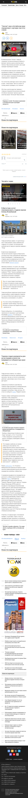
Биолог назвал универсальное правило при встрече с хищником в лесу (15, 581)
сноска (22, 108)
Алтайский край (5, 108)
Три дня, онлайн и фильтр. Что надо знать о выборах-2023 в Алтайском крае (14, 528)
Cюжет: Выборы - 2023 (11, 535)
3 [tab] (13, 204)
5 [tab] (17, 204)
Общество (7, 216)
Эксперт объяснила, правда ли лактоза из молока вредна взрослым (15, 732)
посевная (15, 108)
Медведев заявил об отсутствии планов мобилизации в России (16, 691)
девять (9, 478)
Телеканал (4, 5)
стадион (20, 337)
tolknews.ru (8, 764)
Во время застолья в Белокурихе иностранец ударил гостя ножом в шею (15, 668)
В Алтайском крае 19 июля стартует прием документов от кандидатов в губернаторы (13, 429)
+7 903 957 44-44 (7, 776)
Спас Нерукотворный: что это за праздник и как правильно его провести (13, 701)
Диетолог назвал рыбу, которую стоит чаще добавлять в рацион (15, 741)
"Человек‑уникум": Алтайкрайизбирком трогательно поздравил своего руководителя (14, 653)
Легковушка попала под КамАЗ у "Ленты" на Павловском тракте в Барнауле (14, 686)
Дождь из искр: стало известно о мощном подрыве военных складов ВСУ (14, 679)
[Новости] (14, 113)
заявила (10, 314)
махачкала (13, 337)
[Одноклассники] (11, 38)
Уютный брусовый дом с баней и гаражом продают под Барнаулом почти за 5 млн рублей (16, 593)
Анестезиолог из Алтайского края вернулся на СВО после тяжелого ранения (14, 587)
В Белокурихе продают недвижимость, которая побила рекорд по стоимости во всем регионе (15, 714)
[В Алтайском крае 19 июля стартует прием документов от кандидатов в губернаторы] (14, 417)
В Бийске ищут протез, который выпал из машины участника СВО (15, 641)
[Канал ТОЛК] (22, 113)
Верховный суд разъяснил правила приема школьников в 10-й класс (13, 195)
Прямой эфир (11, 5)
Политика (7, 364)
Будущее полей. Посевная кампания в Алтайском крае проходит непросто (14, 102)
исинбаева (4, 337)
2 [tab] (10, 204)
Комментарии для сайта (20, 176)
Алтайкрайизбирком (6, 538)
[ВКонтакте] (7, 38)
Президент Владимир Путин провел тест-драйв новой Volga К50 (14, 637)
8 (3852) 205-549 (7, 782)
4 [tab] (15, 204)
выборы (23, 538)
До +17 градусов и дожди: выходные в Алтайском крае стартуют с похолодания (15, 708)
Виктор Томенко (17, 539)
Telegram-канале (14, 262)
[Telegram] (3, 38)
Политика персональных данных (12, 789)
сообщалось (8, 466)
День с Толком (19, 5)
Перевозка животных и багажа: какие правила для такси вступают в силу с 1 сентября (15, 720)
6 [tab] (19, 204)
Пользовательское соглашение (12, 790)
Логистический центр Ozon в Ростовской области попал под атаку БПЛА (15, 647)
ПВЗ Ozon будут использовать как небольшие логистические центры (14, 663)
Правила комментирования (11, 792)
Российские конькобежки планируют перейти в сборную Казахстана (12, 331)
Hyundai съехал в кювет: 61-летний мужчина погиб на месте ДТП (14, 736)
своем (14, 392)
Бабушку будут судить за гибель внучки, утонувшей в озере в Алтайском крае (13, 726)
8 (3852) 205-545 (7, 780)
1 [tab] (8, 204)
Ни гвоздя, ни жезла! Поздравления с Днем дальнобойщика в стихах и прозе (15, 696)
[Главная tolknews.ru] (14, 2)
